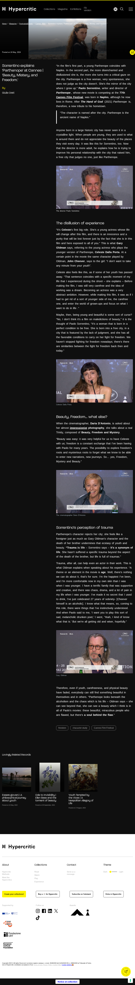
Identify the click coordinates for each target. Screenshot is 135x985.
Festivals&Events (26, 24)
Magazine (63, 9)
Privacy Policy (47, 965)
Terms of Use (37, 965)
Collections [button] (40, 865)
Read (36, 872)
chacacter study (80, 728)
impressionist (78, 427)
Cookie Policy (57, 965)
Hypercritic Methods (6, 873)
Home (4, 24)
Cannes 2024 (40, 24)
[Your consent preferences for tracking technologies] (130, 980)
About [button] (5, 865)
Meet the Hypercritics (7, 878)
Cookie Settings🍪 (68, 965)
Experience (39, 882)
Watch (37, 875)
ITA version (87, 9)
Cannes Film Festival (69, 97)
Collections (49, 9)
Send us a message (71, 873)
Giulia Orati (8, 93)
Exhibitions (75, 9)
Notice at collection (67, 981)
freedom (62, 728)
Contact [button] (71, 865)
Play (36, 878)
